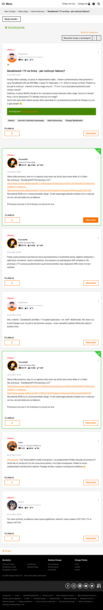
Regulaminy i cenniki (10, 570)
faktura (11, 120)
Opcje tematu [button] (11, 19)
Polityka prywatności (25, 601)
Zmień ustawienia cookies (65, 595)
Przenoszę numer (9, 564)
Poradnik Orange (39, 598)
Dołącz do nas (68, 4)
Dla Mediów (52, 570)
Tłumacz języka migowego (12, 598)
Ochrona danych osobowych (45, 601)
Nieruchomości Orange (67, 601)
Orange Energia (54, 598)
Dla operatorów (53, 564)
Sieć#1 (17, 595)
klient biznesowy (55, 120)
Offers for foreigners (85, 601)
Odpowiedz (91, 133)
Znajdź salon (31, 564)
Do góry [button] (8, 551)
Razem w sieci (48, 595)
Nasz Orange (9, 11)
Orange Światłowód (74, 120)
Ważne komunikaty (70, 598)
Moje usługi (23, 11)
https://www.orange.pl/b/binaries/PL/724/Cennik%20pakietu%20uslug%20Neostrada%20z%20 (49, 190)
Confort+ (27, 598)
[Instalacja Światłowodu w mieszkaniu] (94, 37)
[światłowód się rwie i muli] (98, 37)
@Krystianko (12, 460)
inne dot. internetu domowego (31, 120)
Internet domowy (37, 11)
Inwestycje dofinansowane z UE (13, 604)
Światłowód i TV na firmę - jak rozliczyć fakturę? (36, 71)
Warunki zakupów (9, 601)
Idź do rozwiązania (90, 32)
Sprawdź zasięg (32, 567)
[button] (98, 52)
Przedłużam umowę (9, 567)
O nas (77, 564)
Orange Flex (7, 595)
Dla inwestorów (53, 567)
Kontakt (77, 567)
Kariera (77, 570)
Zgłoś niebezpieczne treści (87, 595)
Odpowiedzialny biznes (31, 595)
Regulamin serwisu (86, 598)
